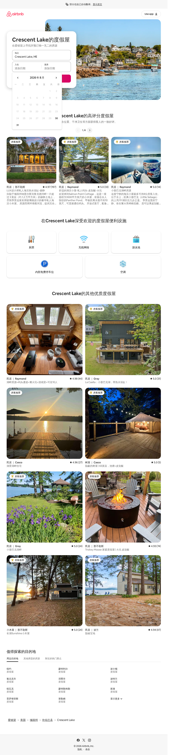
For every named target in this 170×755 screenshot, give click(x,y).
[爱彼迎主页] (15, 14)
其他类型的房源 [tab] (32, 658)
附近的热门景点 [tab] (53, 658)
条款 (87, 749)
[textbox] (27, 68)
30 (56, 118)
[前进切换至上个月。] (18, 78)
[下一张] (89, 130)
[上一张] (78, 130)
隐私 (80, 749)
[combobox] (41, 57)
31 (17, 125)
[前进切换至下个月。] (56, 78)
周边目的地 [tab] (12, 658)
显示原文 (97, 4)
